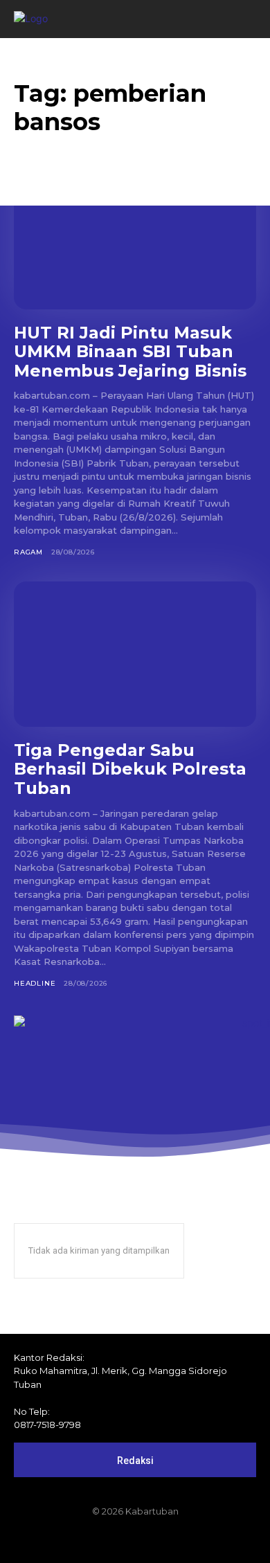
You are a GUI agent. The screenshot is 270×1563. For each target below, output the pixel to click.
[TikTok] (135, 1540)
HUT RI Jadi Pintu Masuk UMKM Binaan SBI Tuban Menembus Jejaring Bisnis (130, 352)
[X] (158, 1540)
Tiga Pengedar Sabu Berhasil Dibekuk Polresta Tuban (130, 769)
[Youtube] (182, 1540)
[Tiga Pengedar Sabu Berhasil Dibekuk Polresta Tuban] (135, 654)
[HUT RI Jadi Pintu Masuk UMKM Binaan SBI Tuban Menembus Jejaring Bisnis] (135, 236)
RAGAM (28, 552)
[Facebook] (88, 1540)
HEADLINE (34, 983)
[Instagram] (111, 1540)
